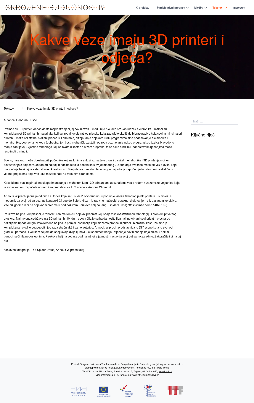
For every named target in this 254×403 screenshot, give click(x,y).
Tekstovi (218, 8)
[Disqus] (95, 303)
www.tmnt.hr (165, 371)
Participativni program (171, 8)
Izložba (198, 8)
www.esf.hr (177, 364)
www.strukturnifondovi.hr (145, 375)
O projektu (142, 8)
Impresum (239, 8)
